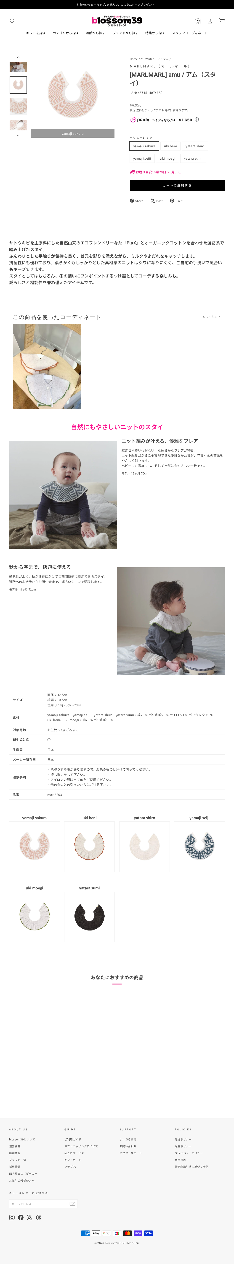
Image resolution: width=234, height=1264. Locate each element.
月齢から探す (96, 33)
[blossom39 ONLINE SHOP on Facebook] (21, 1217)
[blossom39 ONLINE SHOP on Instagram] (12, 1217)
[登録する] (72, 1204)
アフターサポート (131, 1153)
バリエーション (141, 137)
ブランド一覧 (17, 1160)
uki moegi (167, 158)
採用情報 (14, 1166)
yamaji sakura (144, 146)
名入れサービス (74, 1153)
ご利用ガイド (72, 1139)
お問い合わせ (128, 1146)
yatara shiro (195, 146)
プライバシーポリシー (189, 1153)
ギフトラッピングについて (81, 1146)
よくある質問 (128, 1139)
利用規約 (180, 1160)
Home (134, 59)
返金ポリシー (183, 1146)
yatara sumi (193, 158)
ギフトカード (72, 1160)
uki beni (170, 146)
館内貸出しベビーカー (23, 1173)
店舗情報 (14, 1153)
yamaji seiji (142, 158)
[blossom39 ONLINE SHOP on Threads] (38, 1217)
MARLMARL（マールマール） (161, 65)
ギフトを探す (36, 33)
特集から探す (155, 33)
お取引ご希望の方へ (22, 1180)
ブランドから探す (125, 33)
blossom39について (22, 1139)
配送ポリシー (183, 1139)
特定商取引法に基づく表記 (192, 1166)
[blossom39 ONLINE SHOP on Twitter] (29, 1217)
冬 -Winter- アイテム (155, 59)
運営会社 (14, 1146)
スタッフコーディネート (190, 33)
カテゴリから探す (66, 33)
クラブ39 (70, 1166)
